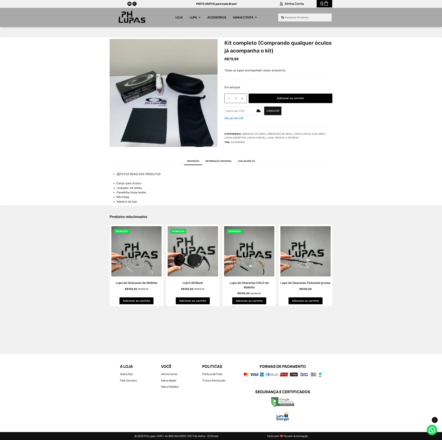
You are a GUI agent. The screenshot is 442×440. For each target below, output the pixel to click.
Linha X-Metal (256, 137)
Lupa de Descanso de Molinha (136, 283)
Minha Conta (294, 4)
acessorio (238, 142)
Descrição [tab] (193, 161)
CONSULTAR (273, 110)
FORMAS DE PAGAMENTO (283, 366)
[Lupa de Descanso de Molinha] (136, 251)
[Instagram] (134, 4)
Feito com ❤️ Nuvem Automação (287, 436)
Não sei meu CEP (234, 117)
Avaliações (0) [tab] (246, 161)
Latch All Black (192, 283)
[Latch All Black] (193, 251)
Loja (179, 17)
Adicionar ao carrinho (290, 98)
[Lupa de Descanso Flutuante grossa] (305, 251)
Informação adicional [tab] (218, 161)
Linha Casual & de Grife (309, 133)
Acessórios (216, 17)
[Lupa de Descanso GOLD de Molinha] (249, 251)
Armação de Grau (254, 133)
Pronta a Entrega (287, 137)
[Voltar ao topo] (435, 420)
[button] (432, 430)
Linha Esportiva (235, 137)
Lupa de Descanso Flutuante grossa (305, 283)
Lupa (193, 17)
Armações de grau (279, 133)
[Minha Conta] (281, 4)
